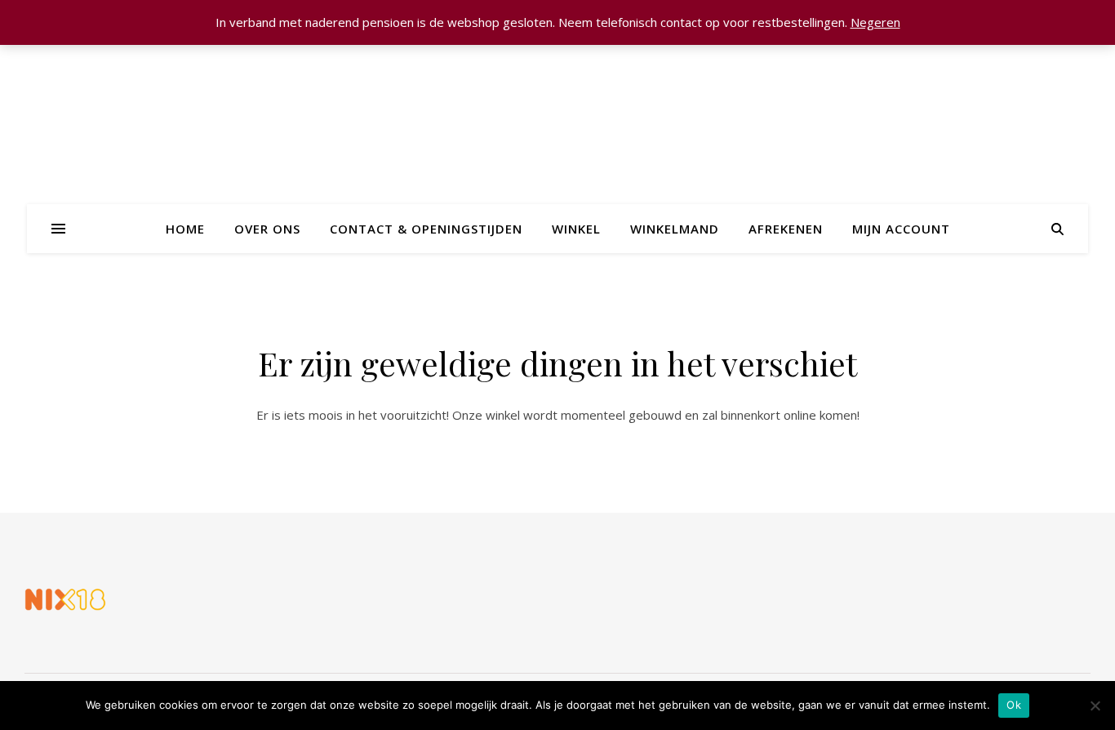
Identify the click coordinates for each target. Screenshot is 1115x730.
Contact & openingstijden (426, 228)
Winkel (576, 228)
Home (185, 228)
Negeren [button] (875, 22)
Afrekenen (786, 228)
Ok (1013, 704)
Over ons (267, 228)
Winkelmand (674, 228)
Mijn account (901, 228)
